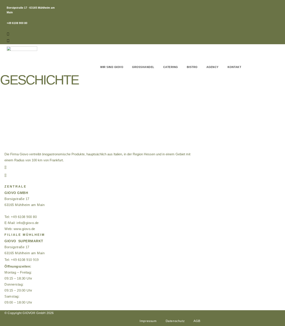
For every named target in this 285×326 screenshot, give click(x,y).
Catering (170, 67)
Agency (212, 67)
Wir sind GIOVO (111, 67)
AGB (196, 321)
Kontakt (234, 67)
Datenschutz (175, 321)
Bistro (192, 67)
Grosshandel (143, 67)
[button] (9, 34)
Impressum (148, 321)
